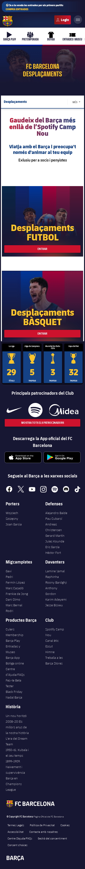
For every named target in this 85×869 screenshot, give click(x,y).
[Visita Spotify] (35, 410)
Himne (50, 652)
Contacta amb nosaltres (43, 831)
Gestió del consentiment (52, 838)
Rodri (9, 611)
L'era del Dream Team (16, 741)
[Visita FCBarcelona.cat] (7, 21)
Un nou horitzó (16, 716)
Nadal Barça (14, 697)
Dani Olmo (13, 599)
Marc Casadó (15, 588)
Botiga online (15, 663)
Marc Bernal (14, 605)
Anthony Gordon (51, 591)
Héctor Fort (53, 553)
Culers (62, 19)
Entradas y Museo (13, 649)
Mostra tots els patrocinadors (42, 422)
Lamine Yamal (55, 571)
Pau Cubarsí (53, 518)
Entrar (42, 249)
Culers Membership (14, 632)
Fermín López (15, 582)
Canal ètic (52, 640)
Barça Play (13, 640)
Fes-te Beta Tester (13, 683)
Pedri (9, 577)
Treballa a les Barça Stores (54, 660)
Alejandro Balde (56, 513)
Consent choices (17, 845)
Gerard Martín (54, 535)
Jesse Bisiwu (54, 605)
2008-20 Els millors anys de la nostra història (17, 727)
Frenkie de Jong (17, 594)
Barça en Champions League (14, 783)
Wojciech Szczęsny (12, 515)
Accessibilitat (16, 831)
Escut (49, 646)
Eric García (52, 547)
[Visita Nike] (14, 410)
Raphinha (52, 577)
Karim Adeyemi (56, 599)
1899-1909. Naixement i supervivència (15, 766)
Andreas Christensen (53, 527)
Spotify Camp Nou (54, 632)
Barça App (13, 657)
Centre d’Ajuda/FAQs (15, 672)
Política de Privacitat (42, 825)
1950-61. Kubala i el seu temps (17, 752)
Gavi (9, 571)
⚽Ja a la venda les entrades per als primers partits (34, 7)
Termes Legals (16, 825)
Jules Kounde (54, 541)
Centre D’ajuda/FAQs (20, 838)
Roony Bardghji (56, 582)
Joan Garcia (14, 524)
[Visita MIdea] (63, 410)
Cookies (65, 825)
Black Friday (14, 692)
